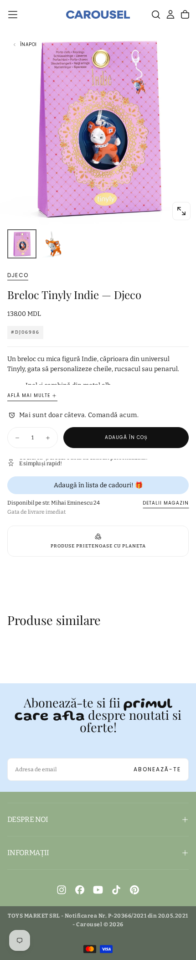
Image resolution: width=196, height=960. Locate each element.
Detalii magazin (166, 503)
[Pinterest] (134, 889)
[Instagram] (61, 889)
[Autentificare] (170, 14)
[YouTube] (98, 889)
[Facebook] (79, 889)
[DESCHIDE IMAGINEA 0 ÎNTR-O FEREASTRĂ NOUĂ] (181, 211)
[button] (12, 14)
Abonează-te (157, 769)
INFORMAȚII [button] (28, 852)
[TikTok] (116, 889)
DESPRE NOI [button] (27, 819)
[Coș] (185, 14)
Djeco (17, 275)
